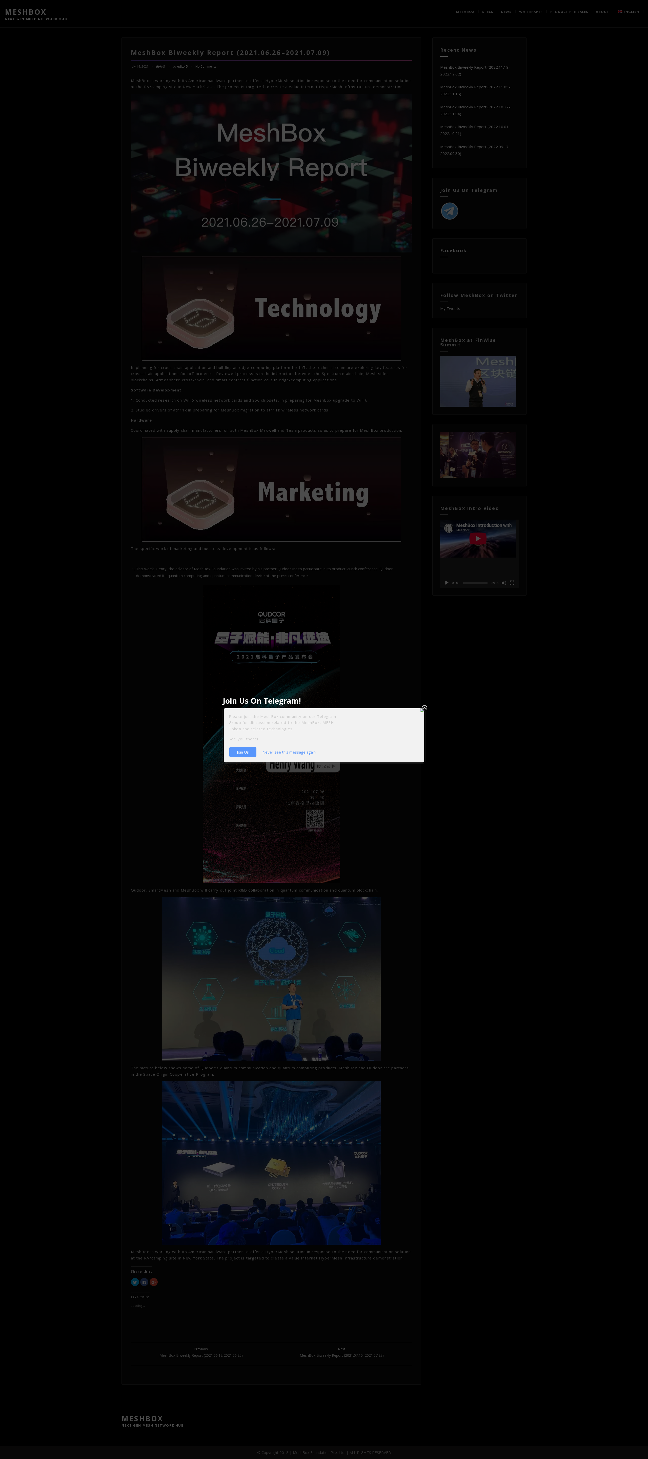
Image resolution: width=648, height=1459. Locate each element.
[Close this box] (424, 708)
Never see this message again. (289, 752)
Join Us (243, 752)
